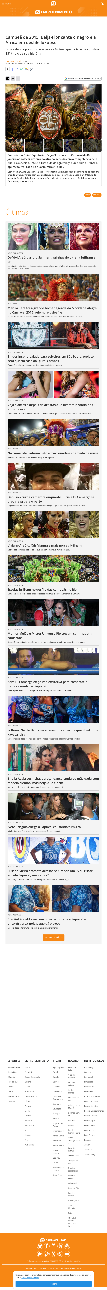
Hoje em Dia (73, 1188)
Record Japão (90, 1120)
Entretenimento (37, 1060)
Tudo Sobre (58, 1175)
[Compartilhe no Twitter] (7, 69)
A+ (12, 78)
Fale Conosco (40, 1268)
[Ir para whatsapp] (60, 1254)
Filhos (27, 1101)
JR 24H (57, 1060)
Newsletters (89, 1086)
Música (28, 1115)
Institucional (94, 1060)
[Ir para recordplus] (40, 1254)
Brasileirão (12, 1072)
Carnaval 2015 (12, 61)
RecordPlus (89, 1091)
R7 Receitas (30, 1125)
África (87, 195)
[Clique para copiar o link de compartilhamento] (31, 69)
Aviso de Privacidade (30, 1277)
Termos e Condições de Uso (71, 1268)
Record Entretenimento (94, 1111)
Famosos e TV (31, 1096)
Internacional (58, 1131)
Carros (56, 1082)
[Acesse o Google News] (26, 69)
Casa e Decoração (32, 1077)
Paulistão (11, 1101)
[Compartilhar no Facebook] (12, 69)
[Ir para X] (53, 1254)
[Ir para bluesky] (40, 1246)
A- (18, 78)
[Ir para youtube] (67, 1254)
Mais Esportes (14, 1096)
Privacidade (53, 1268)
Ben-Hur (71, 1120)
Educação (57, 1109)
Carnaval (96, 195)
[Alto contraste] (7, 78)
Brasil (55, 1072)
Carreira (87, 1072)
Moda (27, 1111)
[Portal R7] (53, 3)
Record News (90, 1125)
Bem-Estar (29, 1072)
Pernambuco (58, 1145)
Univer (87, 1145)
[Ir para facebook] (47, 1246)
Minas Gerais (58, 1135)
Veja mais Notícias (53, 937)
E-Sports (11, 1077)
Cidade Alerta (73, 1155)
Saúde (55, 1162)
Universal (88, 1149)
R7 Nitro (28, 1120)
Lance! (10, 1091)
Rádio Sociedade (91, 1101)
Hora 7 (56, 1118)
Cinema (28, 1082)
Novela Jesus (73, 1200)
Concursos (57, 1091)
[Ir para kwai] (60, 1246)
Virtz (26, 1140)
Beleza (27, 1067)
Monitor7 (57, 1140)
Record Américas (91, 1106)
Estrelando (29, 1091)
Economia (57, 1104)
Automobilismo (14, 1067)
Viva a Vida (29, 1145)
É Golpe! (56, 1113)
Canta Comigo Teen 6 (74, 1140)
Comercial (88, 1077)
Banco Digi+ (89, 1067)
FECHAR (53, 1284)
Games (28, 1106)
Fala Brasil (72, 1183)
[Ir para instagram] (53, 1246)
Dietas (27, 1086)
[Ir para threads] (67, 1246)
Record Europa (90, 1115)
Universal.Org (89, 1154)
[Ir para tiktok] (47, 1254)
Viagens (28, 1135)
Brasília (56, 1077)
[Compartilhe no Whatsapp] (21, 69)
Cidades (56, 1086)
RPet (27, 1130)
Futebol (11, 1086)
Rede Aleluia (89, 1130)
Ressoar (87, 1140)
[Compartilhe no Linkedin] (17, 69)
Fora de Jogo (13, 1082)
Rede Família (89, 1135)
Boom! (71, 1125)
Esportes (14, 1060)
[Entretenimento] (53, 11)
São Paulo (57, 1158)
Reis (70, 1213)
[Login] (102, 3)
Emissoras (88, 1082)
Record (73, 1060)
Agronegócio (58, 1067)
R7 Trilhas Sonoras (92, 1096)
